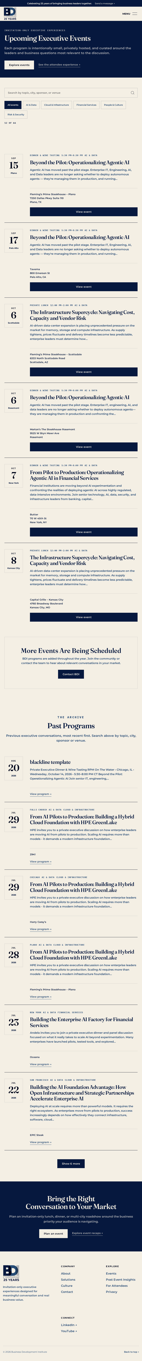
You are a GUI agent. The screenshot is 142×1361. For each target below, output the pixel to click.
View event (83, 211)
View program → (40, 794)
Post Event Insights (120, 1279)
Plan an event (53, 1233)
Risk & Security (16, 114)
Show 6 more (71, 1163)
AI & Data (31, 104)
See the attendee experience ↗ (59, 64)
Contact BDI (71, 674)
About (65, 1273)
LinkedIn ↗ (69, 1325)
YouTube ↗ (69, 1331)
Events (111, 1273)
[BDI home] (10, 13)
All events (13, 104)
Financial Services (86, 104)
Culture (66, 1286)
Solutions (68, 1279)
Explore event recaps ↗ (87, 1233)
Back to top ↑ (131, 1351)
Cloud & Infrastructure (56, 104)
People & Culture (113, 104)
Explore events (19, 65)
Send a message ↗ (105, 3)
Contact (67, 1292)
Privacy (111, 1292)
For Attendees (117, 1286)
